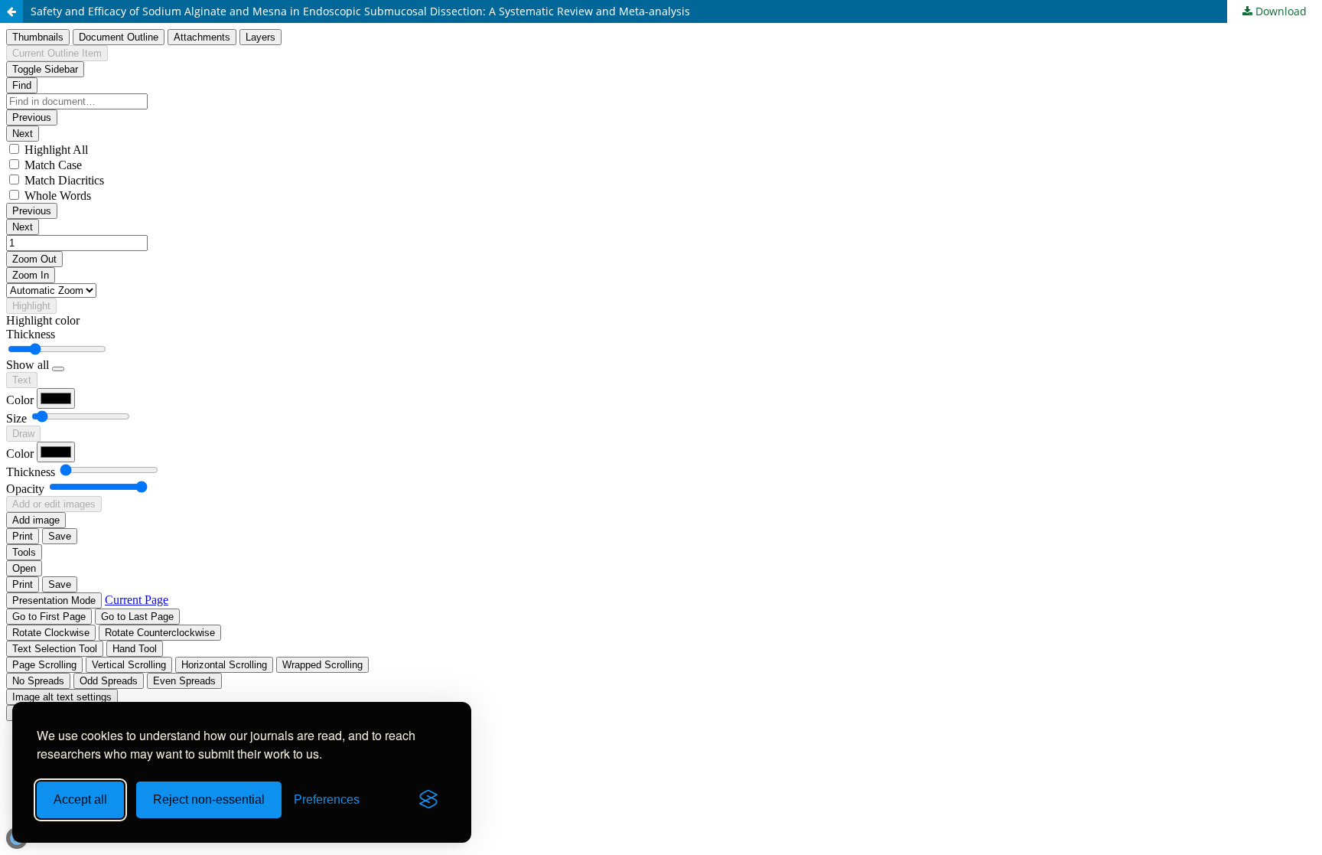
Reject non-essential (209, 799)
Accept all (80, 799)
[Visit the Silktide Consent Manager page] (428, 800)
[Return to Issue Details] (11, 11)
